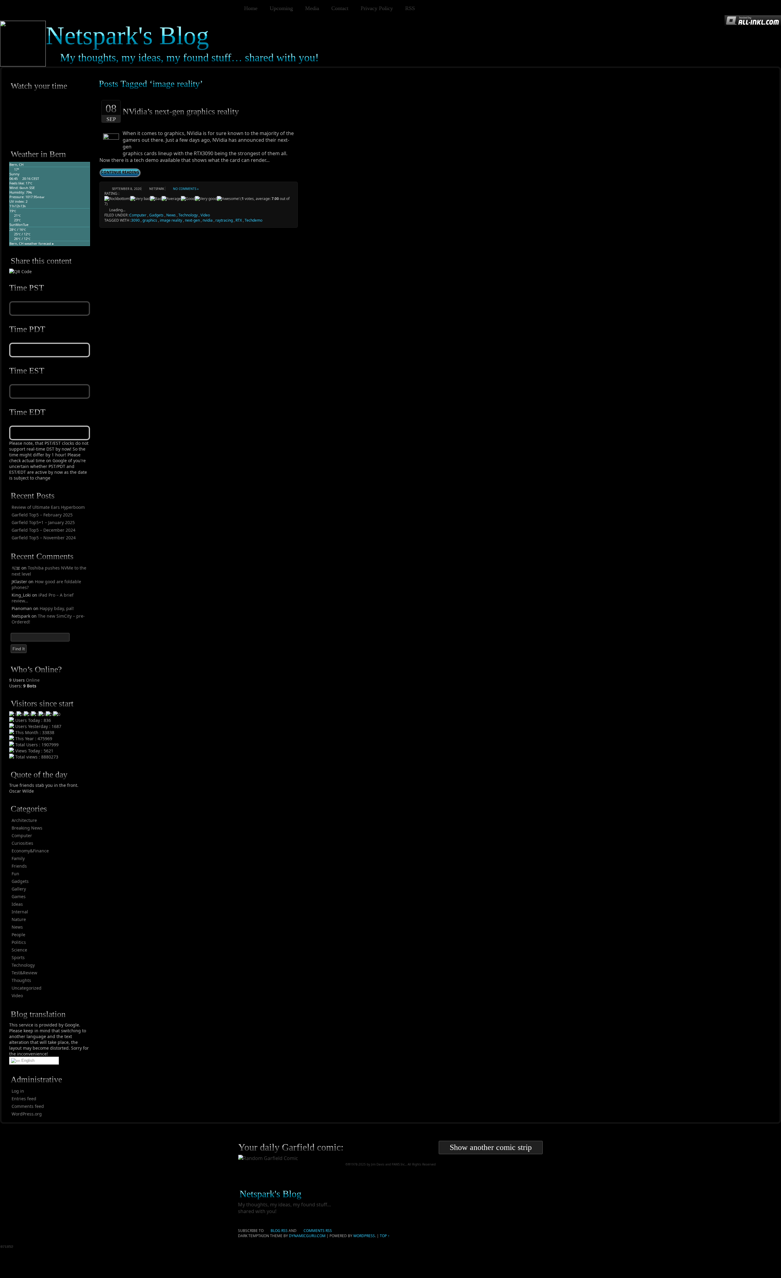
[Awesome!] (228, 198)
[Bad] (156, 198)
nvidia (208, 220)
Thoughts (21, 980)
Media (312, 8)
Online (24, 680)
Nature (19, 919)
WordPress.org (27, 1114)
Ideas (17, 904)
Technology (23, 965)
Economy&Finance (30, 851)
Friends (19, 866)
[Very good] (206, 198)
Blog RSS (279, 1230)
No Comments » (186, 189)
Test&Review (24, 973)
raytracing (224, 220)
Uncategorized (26, 988)
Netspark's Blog (127, 35)
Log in (18, 1091)
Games (19, 896)
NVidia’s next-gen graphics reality (181, 111)
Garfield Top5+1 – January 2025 (43, 522)
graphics (149, 220)
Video (17, 995)
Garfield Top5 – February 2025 (42, 515)
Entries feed (24, 1098)
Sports (18, 957)
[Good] (188, 198)
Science (19, 950)
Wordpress (364, 1235)
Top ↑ (385, 1235)
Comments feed (28, 1106)
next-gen (192, 220)
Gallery (19, 889)
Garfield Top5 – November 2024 (44, 538)
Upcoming (281, 8)
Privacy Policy (377, 8)
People (18, 934)
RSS (410, 8)
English (27, 1060)
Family (18, 858)
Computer (22, 835)
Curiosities (22, 843)
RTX (239, 220)
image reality (171, 220)
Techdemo (253, 220)
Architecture (24, 820)
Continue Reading (120, 172)
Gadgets (20, 881)
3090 (135, 220)
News (17, 927)
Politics (19, 942)
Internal (20, 912)
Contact (339, 8)
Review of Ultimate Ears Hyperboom (48, 507)
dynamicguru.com (307, 1235)
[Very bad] (140, 198)
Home (250, 8)
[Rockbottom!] (117, 198)
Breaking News (27, 828)
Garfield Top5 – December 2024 (43, 530)
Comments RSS (318, 1230)
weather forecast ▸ (31, 243)
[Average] (171, 198)
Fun (15, 873)
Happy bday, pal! (57, 608)
